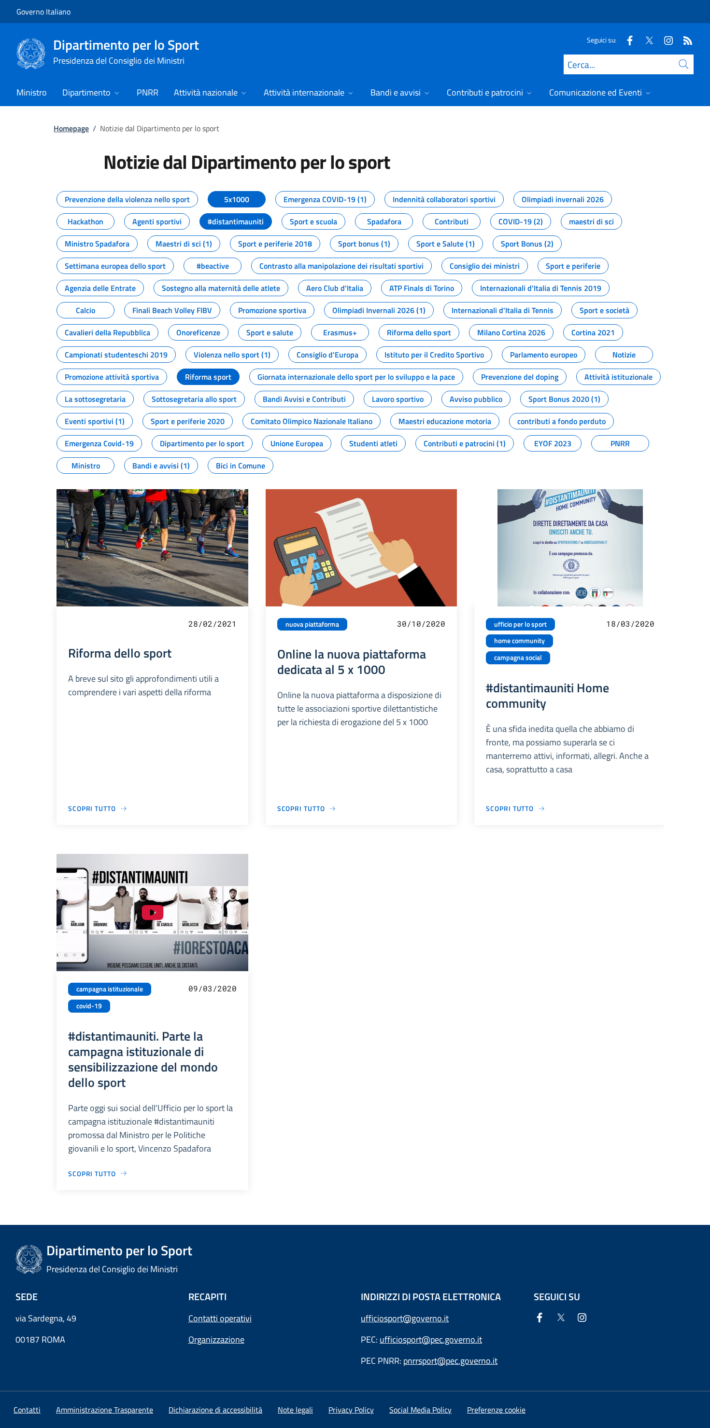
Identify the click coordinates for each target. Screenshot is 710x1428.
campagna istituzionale (109, 989)
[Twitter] (645, 39)
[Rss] (684, 39)
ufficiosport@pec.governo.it (431, 1339)
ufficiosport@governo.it (405, 1318)
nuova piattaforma (312, 624)
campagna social (518, 657)
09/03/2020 (212, 988)
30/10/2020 (421, 623)
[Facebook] (626, 39)
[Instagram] (664, 39)
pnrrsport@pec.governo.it (450, 1360)
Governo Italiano (43, 11)
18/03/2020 (630, 623)
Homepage (71, 128)
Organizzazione (216, 1339)
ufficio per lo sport (520, 624)
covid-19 (89, 1006)
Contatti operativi (220, 1318)
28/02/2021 (212, 623)
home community (519, 640)
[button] (496, 1409)
